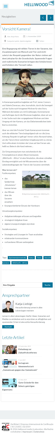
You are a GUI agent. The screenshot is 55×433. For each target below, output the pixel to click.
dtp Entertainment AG (17, 258)
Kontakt (8, 326)
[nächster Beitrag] (43, 18)
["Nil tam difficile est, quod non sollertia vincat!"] (39, 3)
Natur (31, 258)
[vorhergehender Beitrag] (50, 18)
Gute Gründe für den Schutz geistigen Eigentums (20, 386)
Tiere (39, 258)
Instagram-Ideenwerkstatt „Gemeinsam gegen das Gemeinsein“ (19, 366)
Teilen (41, 41)
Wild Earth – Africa (19, 263)
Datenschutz (39, 432)
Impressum (27, 432)
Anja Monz (15, 36)
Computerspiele (13, 41)
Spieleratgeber (25, 41)
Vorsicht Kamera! (16, 28)
